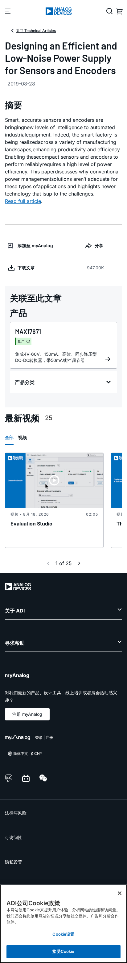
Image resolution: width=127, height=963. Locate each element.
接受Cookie (63, 951)
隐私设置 (13, 862)
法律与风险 (16, 812)
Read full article (23, 201)
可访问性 (13, 837)
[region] (63, 924)
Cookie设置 (63, 934)
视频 (22, 437)
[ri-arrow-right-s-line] (79, 563)
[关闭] (119, 893)
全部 (9, 437)
